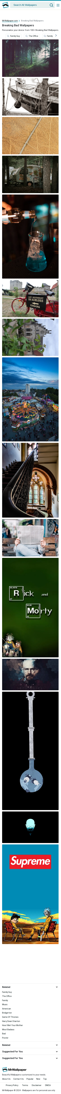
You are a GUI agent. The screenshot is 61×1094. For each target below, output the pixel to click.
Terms (25, 1085)
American (6, 1009)
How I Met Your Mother (12, 1025)
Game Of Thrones (10, 1017)
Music (5, 1004)
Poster (5, 1038)
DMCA (48, 1085)
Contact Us (18, 1079)
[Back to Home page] (5, 5)
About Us (6, 1079)
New (38, 1079)
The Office (33, 36)
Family (50, 36)
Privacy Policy (12, 1085)
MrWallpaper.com (10, 21)
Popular (30, 1079)
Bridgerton (7, 1013)
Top (45, 1079)
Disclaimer (36, 1085)
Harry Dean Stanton (11, 1021)
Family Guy (15, 36)
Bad (4, 1033)
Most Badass (8, 1029)
